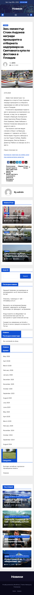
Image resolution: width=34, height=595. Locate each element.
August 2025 (7, 398)
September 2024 (9, 440)
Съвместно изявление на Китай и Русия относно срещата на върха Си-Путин (16, 324)
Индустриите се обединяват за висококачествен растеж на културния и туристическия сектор (15, 315)
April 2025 (6, 416)
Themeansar (16, 587)
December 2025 (8, 379)
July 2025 (6, 403)
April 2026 (6, 361)
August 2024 (7, 444)
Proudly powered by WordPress (11, 584)
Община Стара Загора (23, 167)
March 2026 (7, 366)
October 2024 (8, 435)
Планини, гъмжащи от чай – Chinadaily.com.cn (16, 520)
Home (14, 591)
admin (13, 63)
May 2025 (6, 412)
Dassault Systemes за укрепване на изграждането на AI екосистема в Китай (15, 292)
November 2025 (8, 384)
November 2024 (8, 430)
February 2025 (8, 426)
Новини (17, 8)
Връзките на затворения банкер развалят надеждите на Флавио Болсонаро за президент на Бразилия (16, 307)
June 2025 (6, 407)
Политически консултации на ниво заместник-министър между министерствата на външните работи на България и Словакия (11, 174)
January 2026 (8, 375)
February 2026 (8, 370)
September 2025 (8, 393)
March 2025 (7, 421)
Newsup (27, 584)
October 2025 (7, 389)
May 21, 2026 (10, 505)
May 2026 (6, 356)
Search (5, 270)
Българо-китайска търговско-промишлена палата (14, 467)
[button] (28, 15)
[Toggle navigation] (16, 15)
